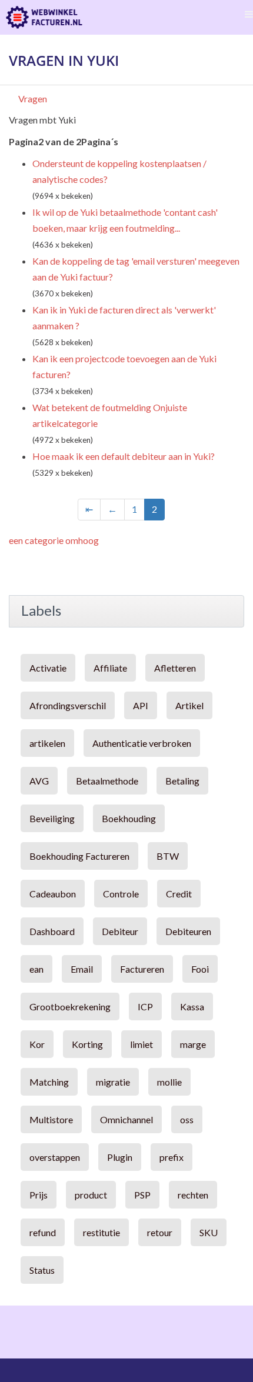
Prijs (38, 1194)
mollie (169, 1081)
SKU (208, 1232)
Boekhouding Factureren (79, 856)
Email (82, 968)
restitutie (101, 1232)
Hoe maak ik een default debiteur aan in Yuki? (123, 456)
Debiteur (120, 931)
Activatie (47, 667)
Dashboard (52, 931)
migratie (113, 1081)
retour (159, 1232)
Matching (49, 1081)
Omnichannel (126, 1119)
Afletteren (175, 667)
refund (42, 1232)
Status (42, 1270)
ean (36, 968)
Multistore (51, 1119)
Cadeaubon (52, 893)
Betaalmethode (107, 780)
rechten (193, 1194)
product (91, 1194)
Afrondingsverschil (67, 705)
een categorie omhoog (54, 540)
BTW (168, 856)
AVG (39, 780)
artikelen (47, 743)
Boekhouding (129, 818)
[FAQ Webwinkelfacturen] (44, 17)
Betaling (182, 780)
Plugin (119, 1157)
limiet (141, 1044)
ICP (145, 1006)
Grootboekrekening (70, 1006)
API (140, 705)
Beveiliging (52, 818)
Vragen (32, 98)
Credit (179, 893)
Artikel (189, 705)
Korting (87, 1044)
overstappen (54, 1157)
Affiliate (110, 667)
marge (193, 1044)
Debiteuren (188, 931)
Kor (37, 1044)
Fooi (200, 968)
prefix (171, 1157)
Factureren (142, 968)
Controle (121, 893)
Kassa (192, 1006)
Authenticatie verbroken (141, 743)
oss (187, 1119)
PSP (142, 1194)
